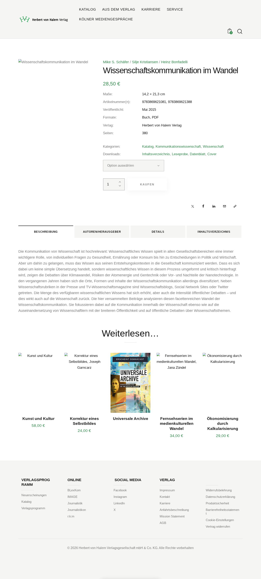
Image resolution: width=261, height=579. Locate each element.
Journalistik (75, 503)
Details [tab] (158, 231)
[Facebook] (203, 206)
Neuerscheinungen (33, 495)
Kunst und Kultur (38, 418)
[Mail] (224, 206)
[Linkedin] (213, 206)
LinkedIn (119, 503)
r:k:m (70, 516)
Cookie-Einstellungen (220, 520)
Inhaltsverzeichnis (156, 154)
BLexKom (74, 490)
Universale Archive (130, 418)
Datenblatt (197, 154)
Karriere (165, 503)
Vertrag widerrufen (218, 526)
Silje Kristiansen (145, 62)
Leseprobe (180, 154)
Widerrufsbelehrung (219, 490)
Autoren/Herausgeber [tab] (102, 231)
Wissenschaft (213, 146)
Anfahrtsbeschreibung (174, 509)
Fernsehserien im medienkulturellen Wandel (177, 423)
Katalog (148, 146)
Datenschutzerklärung (220, 496)
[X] (192, 206)
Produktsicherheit (217, 503)
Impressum (167, 490)
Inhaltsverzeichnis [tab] (214, 231)
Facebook (120, 490)
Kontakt (165, 496)
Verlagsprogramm (33, 508)
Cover (212, 154)
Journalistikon (76, 509)
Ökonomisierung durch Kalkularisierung (222, 423)
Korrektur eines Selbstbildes (84, 421)
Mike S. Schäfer (116, 62)
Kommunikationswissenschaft (178, 146)
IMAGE (72, 496)
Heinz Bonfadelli (174, 62)
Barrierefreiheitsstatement (222, 511)
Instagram (120, 496)
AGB (163, 523)
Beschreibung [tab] (46, 231)
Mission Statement (172, 516)
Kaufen (147, 184)
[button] (235, 206)
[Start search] (240, 31)
